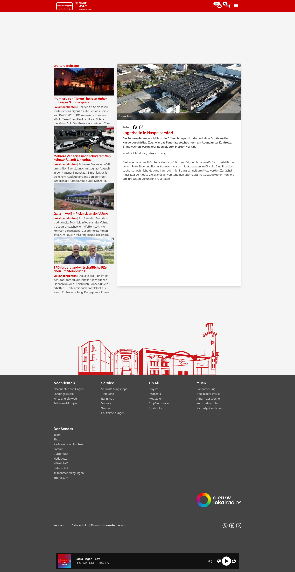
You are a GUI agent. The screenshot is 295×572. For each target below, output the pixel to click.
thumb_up (234, 561)
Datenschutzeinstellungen (107, 525)
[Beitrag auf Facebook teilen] (135, 127)
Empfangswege (159, 403)
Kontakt (59, 449)
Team (57, 434)
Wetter (105, 408)
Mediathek (155, 398)
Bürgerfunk (61, 453)
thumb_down (219, 561)
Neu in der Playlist (208, 394)
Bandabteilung (205, 389)
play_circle (226, 561)
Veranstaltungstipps (114, 389)
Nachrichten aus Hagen (68, 389)
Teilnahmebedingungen (69, 473)
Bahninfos (107, 398)
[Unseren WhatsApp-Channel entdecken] (225, 525)
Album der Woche (208, 398)
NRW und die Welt (65, 398)
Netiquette (60, 458)
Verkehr (106, 403)
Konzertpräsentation (209, 408)
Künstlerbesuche (207, 403)
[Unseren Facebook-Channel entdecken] (232, 525)
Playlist (153, 389)
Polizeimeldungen (65, 403)
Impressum (61, 477)
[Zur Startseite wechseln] (64, 6)
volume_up (210, 561)
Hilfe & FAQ (61, 463)
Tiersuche (107, 394)
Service (107, 383)
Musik (201, 383)
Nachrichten (64, 383)
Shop (57, 439)
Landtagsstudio (64, 394)
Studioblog (156, 408)
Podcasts (155, 394)
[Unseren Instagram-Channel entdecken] (238, 525)
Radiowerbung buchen (68, 444)
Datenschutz (62, 468)
